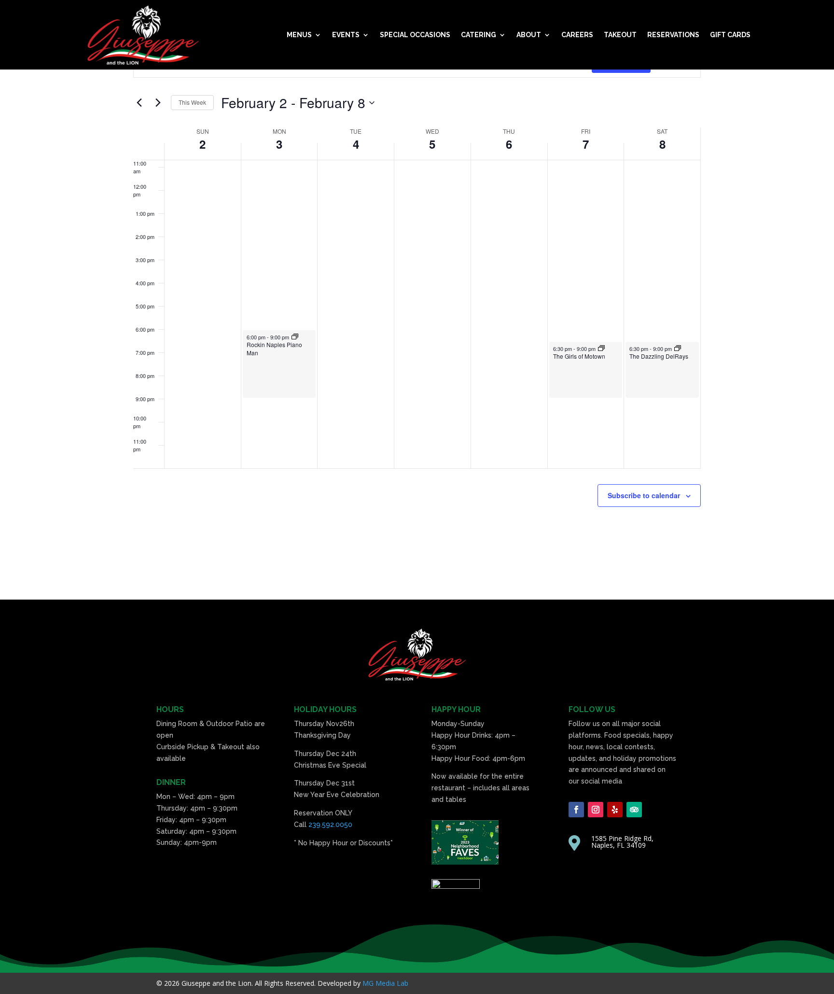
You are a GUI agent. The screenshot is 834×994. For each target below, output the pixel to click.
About (528, 35)
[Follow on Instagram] (595, 809)
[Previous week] (139, 103)
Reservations (673, 35)
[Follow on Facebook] (576, 809)
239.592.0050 (330, 824)
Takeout (620, 35)
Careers (577, 35)
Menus (299, 35)
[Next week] (158, 103)
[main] (417, 300)
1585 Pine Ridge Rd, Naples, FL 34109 (622, 842)
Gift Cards (730, 35)
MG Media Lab (385, 983)
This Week (192, 102)
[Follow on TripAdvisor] (634, 809)
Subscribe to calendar (644, 495)
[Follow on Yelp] (615, 809)
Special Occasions (415, 35)
